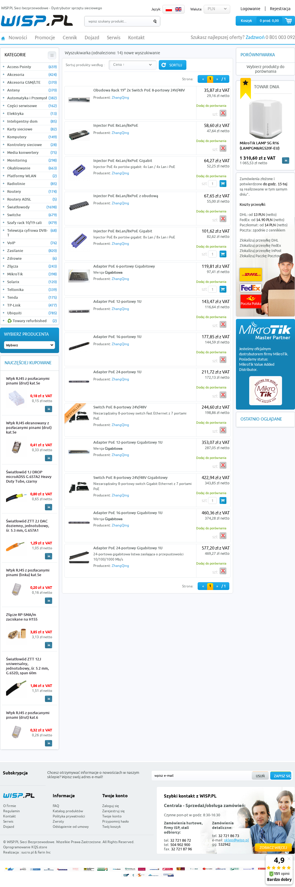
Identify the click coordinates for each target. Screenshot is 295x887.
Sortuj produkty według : (85, 65)
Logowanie (250, 8)
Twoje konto (112, 816)
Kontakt (136, 38)
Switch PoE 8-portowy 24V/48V (120, 407)
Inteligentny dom (32, 121)
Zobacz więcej (273, 847)
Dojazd (92, 38)
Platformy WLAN (32, 175)
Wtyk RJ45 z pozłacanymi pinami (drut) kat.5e (28, 380)
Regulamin (11, 811)
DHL (251, 274)
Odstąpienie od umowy (71, 826)
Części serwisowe (32, 105)
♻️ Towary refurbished (32, 320)
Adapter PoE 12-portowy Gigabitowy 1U (127, 442)
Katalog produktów (68, 811)
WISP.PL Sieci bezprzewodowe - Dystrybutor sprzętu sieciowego (51, 8)
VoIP (32, 242)
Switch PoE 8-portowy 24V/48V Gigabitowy (130, 477)
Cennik (70, 38)
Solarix (32, 281)
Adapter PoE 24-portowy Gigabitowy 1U (127, 548)
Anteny (32, 90)
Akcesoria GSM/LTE (32, 82)
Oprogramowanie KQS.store (25, 847)
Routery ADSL (32, 199)
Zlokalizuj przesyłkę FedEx (260, 246)
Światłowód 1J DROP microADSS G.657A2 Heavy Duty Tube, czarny (29, 476)
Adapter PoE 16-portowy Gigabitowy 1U (127, 512)
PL (168, 9)
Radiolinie (32, 183)
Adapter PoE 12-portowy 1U (117, 301)
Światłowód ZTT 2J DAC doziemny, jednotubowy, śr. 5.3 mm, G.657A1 (27, 526)
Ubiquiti (32, 313)
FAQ (56, 806)
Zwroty (58, 821)
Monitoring (32, 160)
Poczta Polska (251, 301)
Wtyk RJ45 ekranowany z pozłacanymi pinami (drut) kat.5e (29, 427)
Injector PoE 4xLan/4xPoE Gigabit (122, 160)
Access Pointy (32, 66)
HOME (3, 38)
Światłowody (32, 207)
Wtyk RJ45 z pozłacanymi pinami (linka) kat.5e (28, 572)
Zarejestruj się (113, 811)
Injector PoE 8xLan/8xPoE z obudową (125, 195)
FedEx (250, 288)
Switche (32, 214)
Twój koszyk (111, 826)
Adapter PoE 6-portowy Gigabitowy (124, 266)
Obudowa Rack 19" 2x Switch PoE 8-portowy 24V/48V (139, 90)
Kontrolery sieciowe (32, 144)
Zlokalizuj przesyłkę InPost (260, 251)
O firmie (9, 806)
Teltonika (32, 289)
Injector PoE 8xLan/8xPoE (115, 125)
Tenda (32, 297)
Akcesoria (32, 74)
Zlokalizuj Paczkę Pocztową (261, 256)
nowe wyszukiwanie (142, 53)
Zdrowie (32, 258)
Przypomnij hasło (115, 821)
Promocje (45, 38)
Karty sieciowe (32, 129)
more (285, 160)
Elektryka (32, 113)
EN (178, 9)
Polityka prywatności (69, 816)
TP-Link (32, 305)
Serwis (113, 38)
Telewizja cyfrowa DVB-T (32, 232)
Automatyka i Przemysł (32, 98)
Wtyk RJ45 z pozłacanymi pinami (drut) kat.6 (28, 715)
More (48, 409)
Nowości (18, 38)
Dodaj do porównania (211, 105)
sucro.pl (27, 852)
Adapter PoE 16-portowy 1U (117, 336)
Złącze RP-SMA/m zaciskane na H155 (21, 616)
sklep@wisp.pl (236, 840)
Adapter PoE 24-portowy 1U (117, 371)
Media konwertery (32, 152)
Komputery (32, 137)
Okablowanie (32, 168)
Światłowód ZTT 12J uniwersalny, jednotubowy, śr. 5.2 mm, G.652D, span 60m (27, 666)
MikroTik (32, 274)
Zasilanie (32, 250)
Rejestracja (280, 8)
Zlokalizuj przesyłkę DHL (259, 240)
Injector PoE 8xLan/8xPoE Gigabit (122, 231)
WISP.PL (36, 21)
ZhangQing (120, 97)
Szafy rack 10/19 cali (32, 222)
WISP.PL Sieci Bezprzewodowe (30, 842)
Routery (32, 191)
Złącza (32, 266)
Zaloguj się (110, 806)
